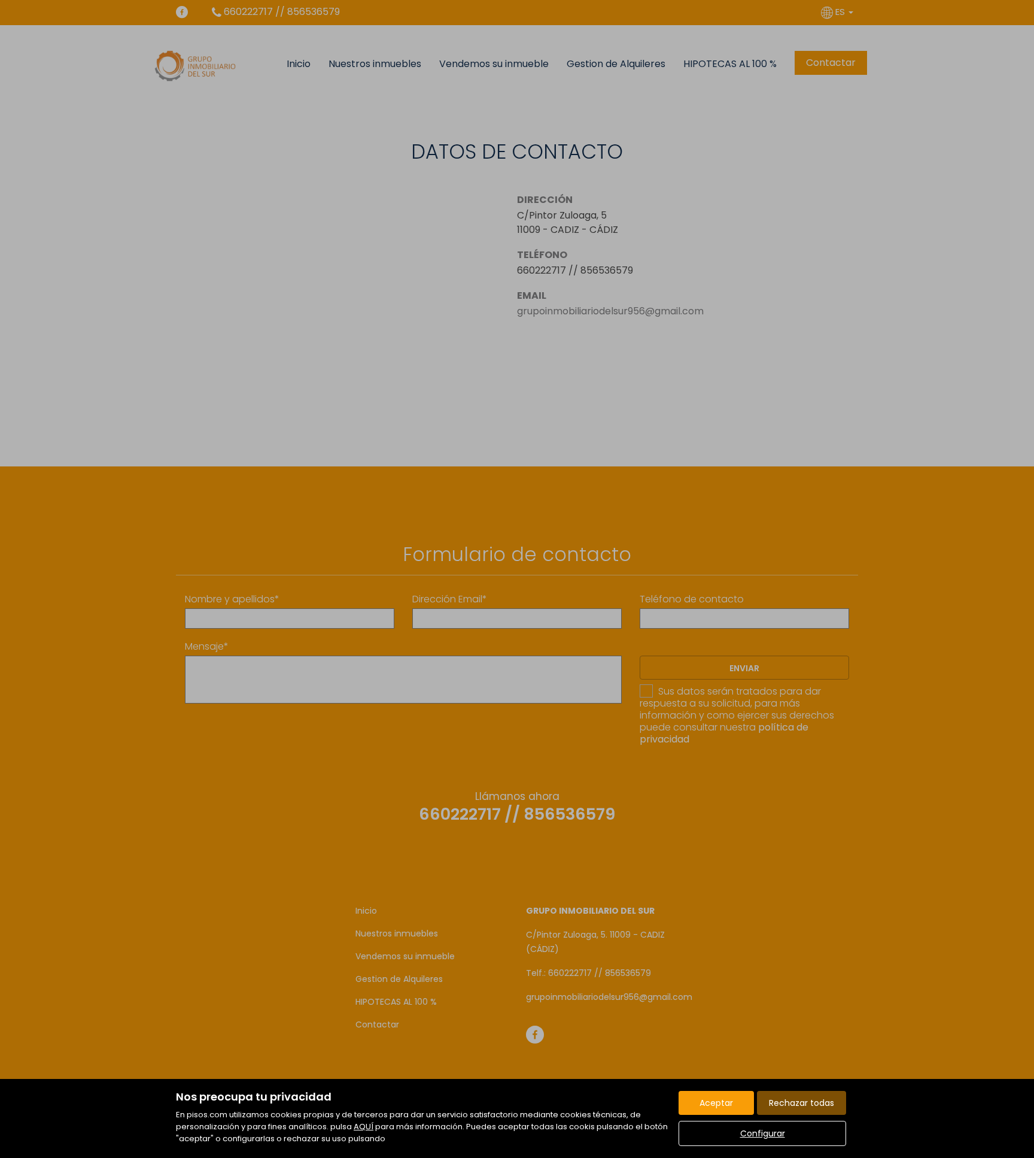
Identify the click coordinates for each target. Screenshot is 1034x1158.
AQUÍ (363, 1126)
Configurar (762, 1133)
